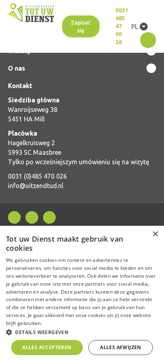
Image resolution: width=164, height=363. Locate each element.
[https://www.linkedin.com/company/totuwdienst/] (31, 217)
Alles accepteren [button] (46, 347)
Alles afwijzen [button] (120, 347)
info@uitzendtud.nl (35, 185)
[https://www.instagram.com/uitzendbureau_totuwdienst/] (49, 217)
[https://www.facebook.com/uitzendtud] (14, 217)
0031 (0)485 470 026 (37, 176)
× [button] (155, 234)
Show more (82, 68)
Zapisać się (81, 26)
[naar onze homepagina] (31, 12)
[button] (82, 332)
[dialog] (82, 294)
